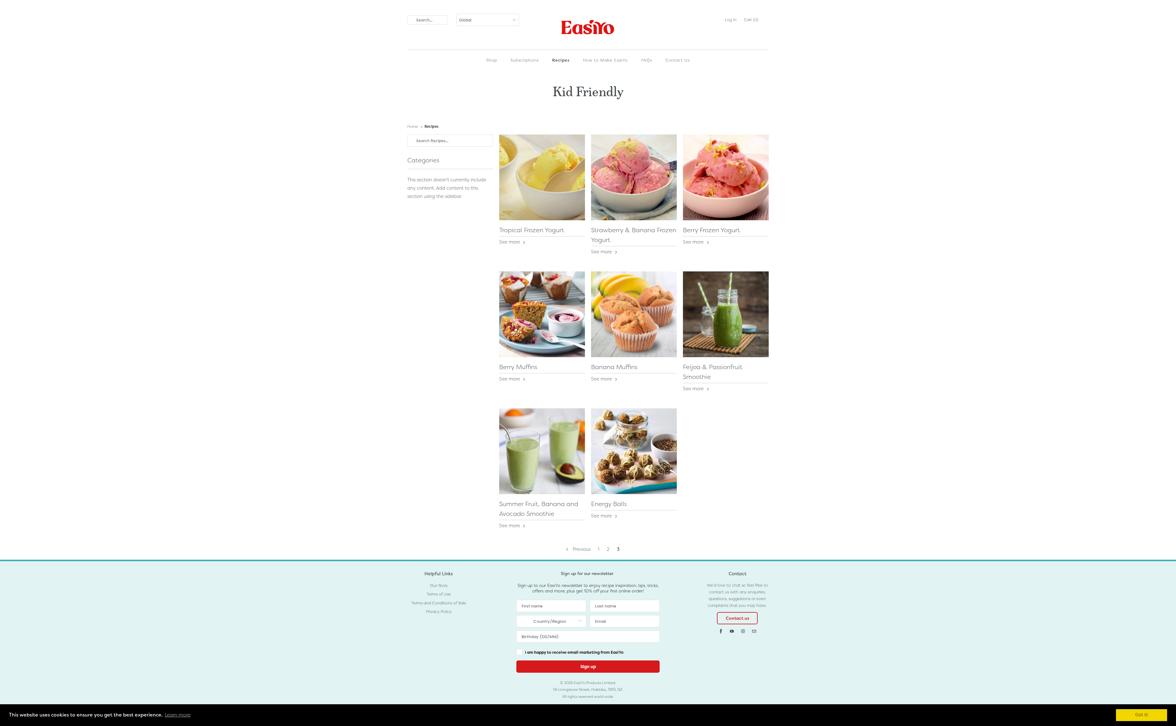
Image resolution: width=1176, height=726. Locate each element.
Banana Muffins (614, 367)
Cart (751, 19)
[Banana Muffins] (634, 314)
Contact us (737, 618)
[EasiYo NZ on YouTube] (732, 631)
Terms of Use (439, 594)
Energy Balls (609, 504)
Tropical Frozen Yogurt (531, 230)
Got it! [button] (1141, 715)
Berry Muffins (518, 367)
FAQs (646, 60)
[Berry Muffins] (542, 314)
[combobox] (549, 621)
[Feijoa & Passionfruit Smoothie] (726, 314)
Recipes (561, 60)
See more (510, 242)
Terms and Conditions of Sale (438, 603)
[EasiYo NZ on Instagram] (743, 631)
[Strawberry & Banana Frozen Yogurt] (634, 177)
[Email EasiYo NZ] (754, 631)
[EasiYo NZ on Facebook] (721, 631)
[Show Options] (580, 621)
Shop (491, 60)
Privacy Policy (439, 611)
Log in (731, 19)
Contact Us (677, 60)
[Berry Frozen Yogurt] (726, 177)
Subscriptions (525, 60)
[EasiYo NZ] (588, 29)
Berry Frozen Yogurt (711, 230)
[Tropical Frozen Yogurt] (542, 177)
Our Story (439, 585)
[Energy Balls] (634, 451)
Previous (580, 549)
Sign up (588, 666)
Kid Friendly (588, 90)
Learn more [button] (177, 715)
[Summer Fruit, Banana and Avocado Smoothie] (542, 451)
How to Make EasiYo (605, 60)
